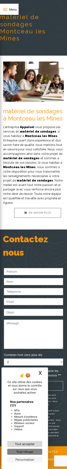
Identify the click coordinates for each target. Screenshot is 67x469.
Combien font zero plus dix (23, 355)
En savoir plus (39, 212)
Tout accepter (25, 444)
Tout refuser (24, 452)
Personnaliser (24, 459)
